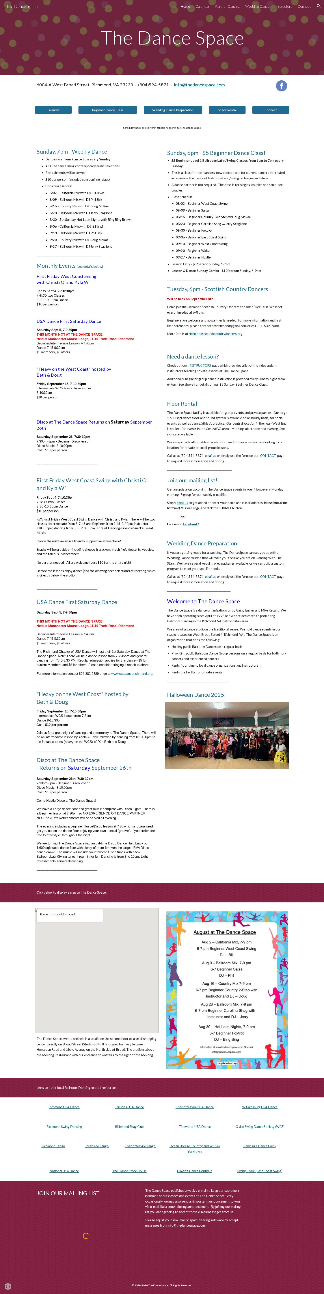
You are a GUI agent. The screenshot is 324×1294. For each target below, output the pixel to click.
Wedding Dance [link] (257, 6)
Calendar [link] (202, 6)
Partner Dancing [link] (227, 6)
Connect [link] (304, 6)
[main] (172, 37)
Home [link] (185, 6)
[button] (318, 6)
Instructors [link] (283, 6)
